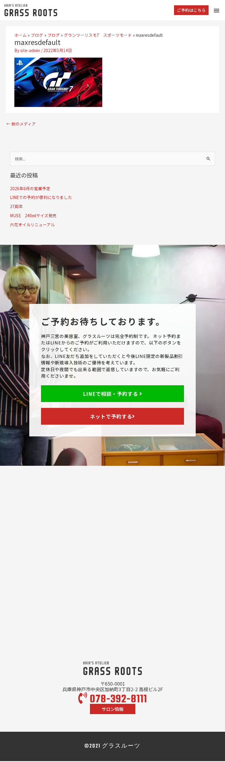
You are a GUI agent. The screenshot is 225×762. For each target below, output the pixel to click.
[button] (191, 10)
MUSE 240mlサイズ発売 (33, 215)
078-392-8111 (117, 699)
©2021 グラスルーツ (112, 746)
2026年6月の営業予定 (30, 188)
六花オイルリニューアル (32, 224)
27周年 (16, 206)
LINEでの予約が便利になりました (41, 197)
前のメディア (21, 124)
